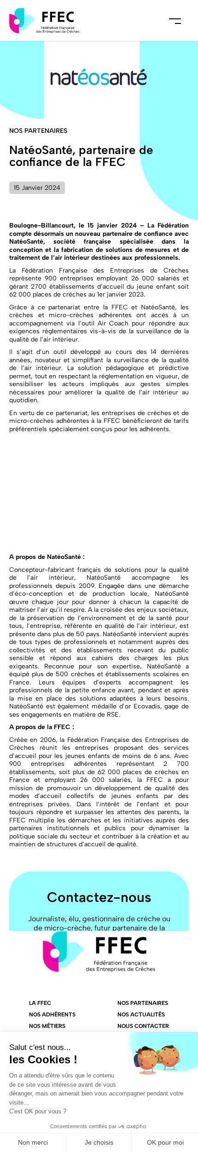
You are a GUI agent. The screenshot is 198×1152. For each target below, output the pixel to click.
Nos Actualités (141, 1014)
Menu (175, 20)
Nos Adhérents (52, 1014)
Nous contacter (143, 1026)
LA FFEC (40, 1003)
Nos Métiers (47, 1026)
